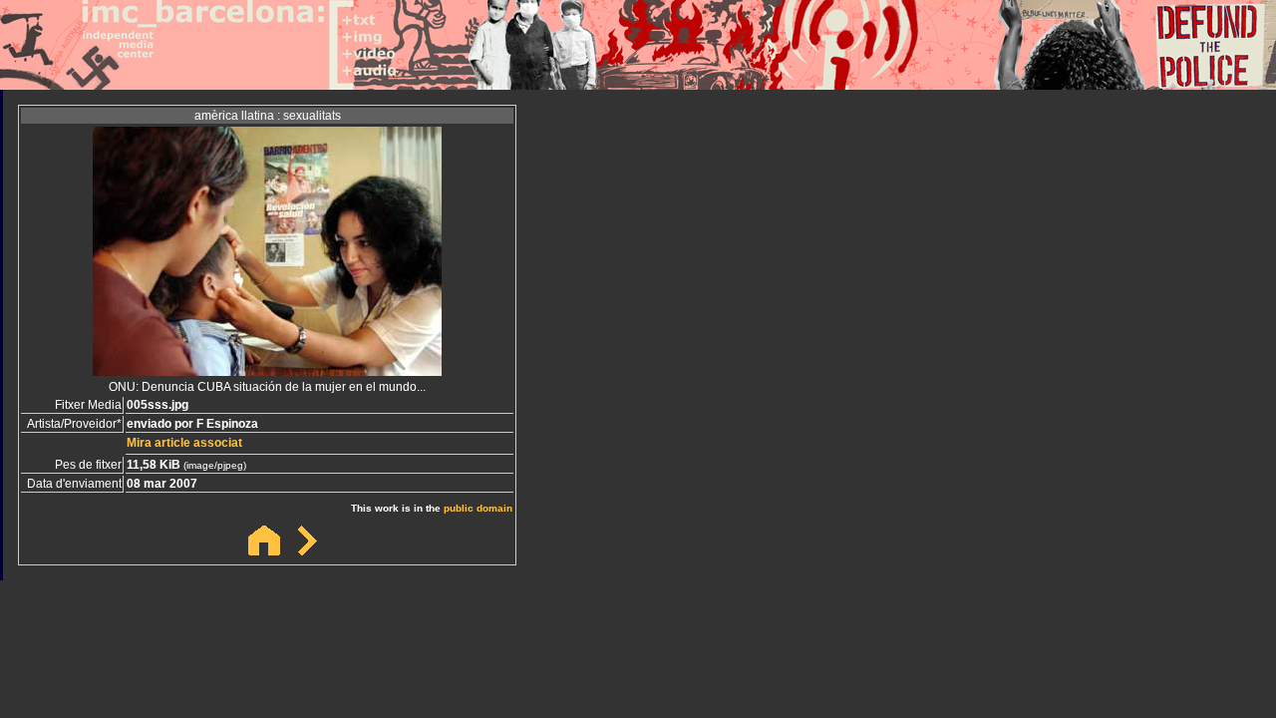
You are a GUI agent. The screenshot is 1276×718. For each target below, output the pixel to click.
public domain (478, 508)
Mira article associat (184, 443)
